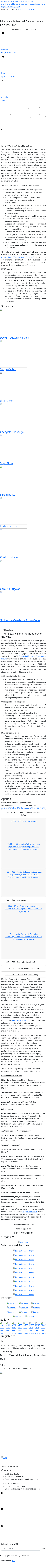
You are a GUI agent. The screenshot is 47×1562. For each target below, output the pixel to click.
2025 (34, 9)
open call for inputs (19, 1020)
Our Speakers (30, 30)
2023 (26, 9)
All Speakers (8, 630)
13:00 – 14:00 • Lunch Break (16, 900)
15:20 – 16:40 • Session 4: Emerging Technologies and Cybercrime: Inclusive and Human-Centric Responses (23, 937)
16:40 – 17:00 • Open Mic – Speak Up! (20, 962)
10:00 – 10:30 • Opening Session (23, 821)
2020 (19, 9)
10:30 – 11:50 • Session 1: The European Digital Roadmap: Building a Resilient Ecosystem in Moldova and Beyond (23, 846)
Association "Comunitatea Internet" (17, 257)
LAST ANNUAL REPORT (23, 1233)
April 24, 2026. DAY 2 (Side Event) (31, 808)
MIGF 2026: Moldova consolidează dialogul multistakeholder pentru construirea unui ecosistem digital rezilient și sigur (23, 4)
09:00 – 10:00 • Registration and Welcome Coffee (23, 813)
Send (43, 1548)
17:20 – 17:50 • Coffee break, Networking (21, 974)
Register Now (16, 30)
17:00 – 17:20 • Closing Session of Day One (22, 968)
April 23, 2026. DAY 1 (9, 808)
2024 (30, 9)
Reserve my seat (9, 1351)
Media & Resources (10, 1466)
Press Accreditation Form (23, 1224)
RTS (13, 1560)
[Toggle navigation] (43, 13)
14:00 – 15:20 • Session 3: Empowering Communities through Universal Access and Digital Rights (23, 909)
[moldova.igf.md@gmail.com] (17, 1533)
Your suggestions (23, 1229)
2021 (22, 9)
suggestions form (30, 1211)
